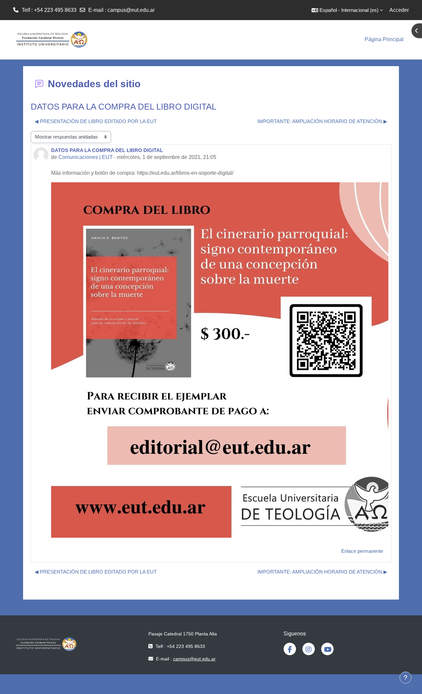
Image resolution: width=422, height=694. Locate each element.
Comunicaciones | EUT (85, 157)
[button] (347, 10)
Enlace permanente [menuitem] (362, 551)
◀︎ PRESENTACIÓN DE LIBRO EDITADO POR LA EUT (96, 121)
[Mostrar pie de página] (405, 677)
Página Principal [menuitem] (384, 39)
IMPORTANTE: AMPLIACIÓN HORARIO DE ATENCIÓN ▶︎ (322, 121)
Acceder (399, 10)
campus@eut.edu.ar (131, 10)
